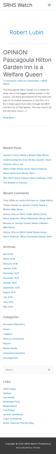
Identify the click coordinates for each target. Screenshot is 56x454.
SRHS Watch (17, 5)
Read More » (9, 117)
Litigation (7, 334)
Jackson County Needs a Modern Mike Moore (26, 155)
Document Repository (14, 324)
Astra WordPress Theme (28, 447)
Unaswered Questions (14, 353)
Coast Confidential (12, 418)
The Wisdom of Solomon (15, 182)
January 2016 (10, 268)
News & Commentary (28, 81)
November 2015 (11, 278)
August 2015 (9, 292)
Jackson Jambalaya (13, 414)
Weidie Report (10, 406)
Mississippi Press (11, 401)
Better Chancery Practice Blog (18, 423)
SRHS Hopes (9, 389)
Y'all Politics (9, 410)
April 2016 (8, 254)
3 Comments (9, 81)
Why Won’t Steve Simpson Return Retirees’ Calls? (28, 178)
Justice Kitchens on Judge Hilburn (36, 200)
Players (7, 343)
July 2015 (8, 297)
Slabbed (7, 393)
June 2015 (8, 302)
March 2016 (9, 259)
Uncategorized (10, 358)
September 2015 (11, 287)
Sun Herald (8, 397)
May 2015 (8, 307)
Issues (6, 329)
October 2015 (10, 283)
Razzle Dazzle (10, 348)
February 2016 (10, 263)
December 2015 (11, 273)
